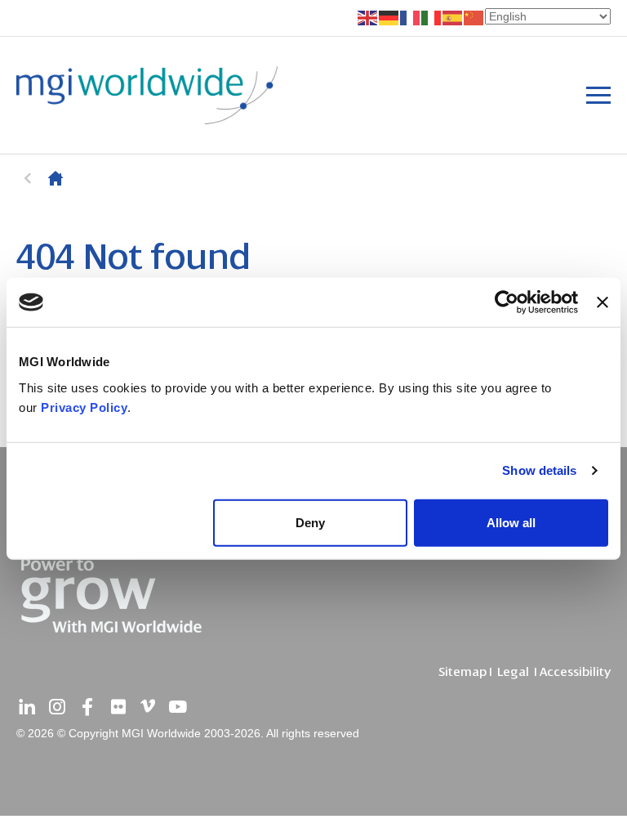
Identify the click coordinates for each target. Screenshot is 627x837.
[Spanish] (453, 17)
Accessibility (575, 672)
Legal (513, 672)
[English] (368, 17)
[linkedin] (27, 707)
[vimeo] (147, 707)
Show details (539, 470)
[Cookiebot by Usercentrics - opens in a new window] (506, 302)
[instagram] (57, 707)
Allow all (511, 522)
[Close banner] (602, 302)
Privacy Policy (84, 407)
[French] (410, 17)
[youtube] (178, 707)
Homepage (55, 178)
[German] (389, 17)
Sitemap (462, 672)
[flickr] (117, 707)
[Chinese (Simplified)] (474, 17)
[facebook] (87, 707)
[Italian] (431, 17)
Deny (310, 522)
